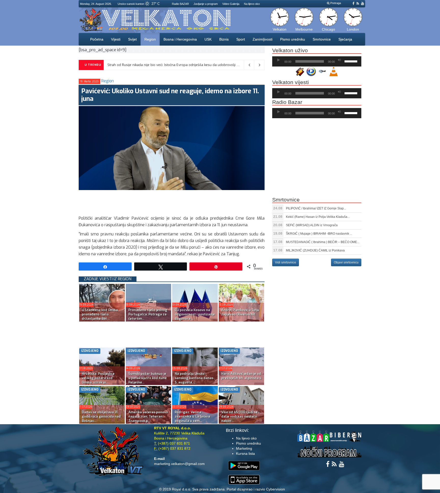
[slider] (352, 60)
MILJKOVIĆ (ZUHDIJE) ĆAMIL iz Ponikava (315, 250)
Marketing (244, 448)
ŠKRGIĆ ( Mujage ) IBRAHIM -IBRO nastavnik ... (319, 233)
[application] (316, 61)
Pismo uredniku (292, 39)
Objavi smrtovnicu (346, 262)
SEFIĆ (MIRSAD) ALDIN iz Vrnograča (312, 225)
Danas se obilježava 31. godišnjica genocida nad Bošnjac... (101, 416)
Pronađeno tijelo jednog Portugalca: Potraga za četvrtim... (147, 314)
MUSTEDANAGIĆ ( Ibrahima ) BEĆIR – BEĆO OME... (322, 242)
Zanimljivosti (262, 39)
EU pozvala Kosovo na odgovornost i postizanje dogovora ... (195, 314)
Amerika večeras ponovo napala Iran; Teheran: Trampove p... (148, 416)
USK (208, 39)
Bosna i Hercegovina (180, 39)
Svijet (132, 39)
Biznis (224, 39)
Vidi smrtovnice (285, 262)
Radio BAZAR (180, 3)
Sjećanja (345, 39)
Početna (96, 39)
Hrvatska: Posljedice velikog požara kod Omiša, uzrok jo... (98, 377)
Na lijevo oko (252, 3)
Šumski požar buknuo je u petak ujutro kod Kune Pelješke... (147, 377)
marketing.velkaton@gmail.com (179, 464)
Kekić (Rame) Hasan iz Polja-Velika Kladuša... (318, 217)
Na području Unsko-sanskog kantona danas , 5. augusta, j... (195, 377)
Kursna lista (245, 453)
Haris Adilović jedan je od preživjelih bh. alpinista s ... (241, 377)
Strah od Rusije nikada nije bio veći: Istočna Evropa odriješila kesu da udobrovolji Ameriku (178, 65)
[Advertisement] (171, 201)
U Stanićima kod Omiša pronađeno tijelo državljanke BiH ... (100, 314)
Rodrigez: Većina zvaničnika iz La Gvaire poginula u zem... (192, 416)
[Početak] (278, 60)
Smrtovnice (322, 39)
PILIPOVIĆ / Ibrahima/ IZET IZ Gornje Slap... (316, 208)
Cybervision (275, 489)
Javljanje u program (206, 3)
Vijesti (115, 39)
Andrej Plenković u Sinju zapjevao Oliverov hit (240, 312)
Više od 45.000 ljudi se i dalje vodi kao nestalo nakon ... (240, 416)
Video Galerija (230, 3)
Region (150, 39)
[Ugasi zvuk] (339, 60)
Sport (240, 39)
